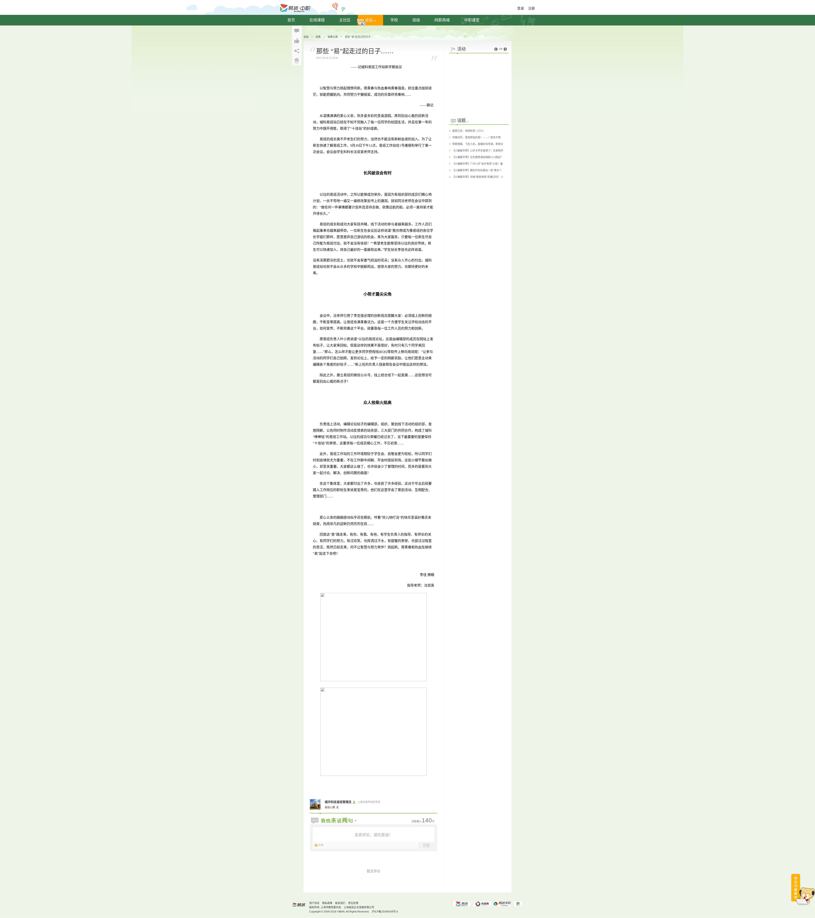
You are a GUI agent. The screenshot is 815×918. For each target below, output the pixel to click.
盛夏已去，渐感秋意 (463, 130)
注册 (531, 8)
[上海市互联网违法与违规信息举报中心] (518, 904)
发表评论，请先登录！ (373, 835)
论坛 (369, 20)
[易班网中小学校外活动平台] (482, 904)
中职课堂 (471, 20)
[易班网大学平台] (461, 904)
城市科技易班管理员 (338, 802)
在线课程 (317, 20)
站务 (318, 36)
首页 (291, 20)
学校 (394, 20)
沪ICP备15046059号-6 (385, 911)
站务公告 (333, 36)
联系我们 (340, 903)
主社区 (345, 20)
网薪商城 (442, 20)
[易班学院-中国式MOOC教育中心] (502, 904)
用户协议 (314, 903)
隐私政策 (327, 903)
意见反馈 (353, 903)
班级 (416, 20)
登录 (520, 8)
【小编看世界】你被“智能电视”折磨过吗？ (476, 176)
